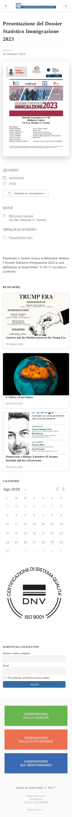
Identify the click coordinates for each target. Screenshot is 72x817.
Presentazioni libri (21, 237)
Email (6, 665)
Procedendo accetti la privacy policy (28, 677)
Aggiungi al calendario (28, 193)
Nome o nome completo (16, 653)
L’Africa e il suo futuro (19, 397)
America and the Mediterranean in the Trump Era (36, 337)
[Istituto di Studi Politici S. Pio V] (36, 5)
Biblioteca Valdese (21, 216)
